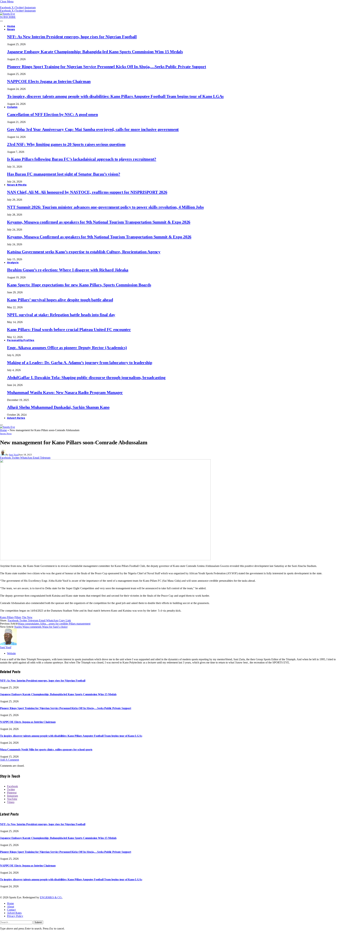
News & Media (17, 184)
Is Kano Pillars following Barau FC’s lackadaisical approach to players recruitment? (81, 159)
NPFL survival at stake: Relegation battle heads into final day (61, 314)
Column (12, 107)
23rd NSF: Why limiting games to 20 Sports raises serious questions (66, 144)
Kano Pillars (7, 617)
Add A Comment (9, 759)
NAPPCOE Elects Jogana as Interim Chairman (49, 81)
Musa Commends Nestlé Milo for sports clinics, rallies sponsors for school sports (46, 749)
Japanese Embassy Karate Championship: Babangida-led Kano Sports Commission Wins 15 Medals (95, 51)
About (10, 906)
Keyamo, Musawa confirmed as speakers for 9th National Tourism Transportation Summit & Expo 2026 (98, 222)
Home (11, 26)
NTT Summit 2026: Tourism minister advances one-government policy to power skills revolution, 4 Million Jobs (105, 207)
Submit (38, 922)
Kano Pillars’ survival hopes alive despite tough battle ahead (60, 300)
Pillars (17, 617)
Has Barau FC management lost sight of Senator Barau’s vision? (63, 174)
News (11, 29)
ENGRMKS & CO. (51, 897)
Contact (11, 909)
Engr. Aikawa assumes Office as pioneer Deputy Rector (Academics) (67, 347)
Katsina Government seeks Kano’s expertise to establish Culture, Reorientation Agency (83, 252)
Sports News (6, 433)
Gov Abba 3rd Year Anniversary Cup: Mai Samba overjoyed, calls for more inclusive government (93, 129)
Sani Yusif (14, 454)
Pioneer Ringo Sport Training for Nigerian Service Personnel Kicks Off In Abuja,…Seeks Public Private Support (106, 66)
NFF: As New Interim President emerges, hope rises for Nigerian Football (72, 36)
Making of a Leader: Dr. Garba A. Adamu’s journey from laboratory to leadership (79, 362)
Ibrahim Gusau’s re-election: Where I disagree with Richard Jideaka (67, 270)
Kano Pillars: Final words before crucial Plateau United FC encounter (69, 329)
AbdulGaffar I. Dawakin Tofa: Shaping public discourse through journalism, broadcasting (86, 377)
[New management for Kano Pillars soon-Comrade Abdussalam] (105, 559)
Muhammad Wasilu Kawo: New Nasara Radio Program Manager (65, 392)
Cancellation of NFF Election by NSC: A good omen (52, 114)
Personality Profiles (20, 340)
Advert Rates (16, 418)
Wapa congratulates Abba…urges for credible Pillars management (54, 623)
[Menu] (1, 21)
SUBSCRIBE (8, 16)
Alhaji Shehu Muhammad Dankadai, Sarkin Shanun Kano (58, 407)
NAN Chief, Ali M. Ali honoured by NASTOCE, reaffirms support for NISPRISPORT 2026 (87, 192)
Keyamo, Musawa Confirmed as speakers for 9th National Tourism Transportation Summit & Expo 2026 (99, 237)
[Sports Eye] (7, 13)
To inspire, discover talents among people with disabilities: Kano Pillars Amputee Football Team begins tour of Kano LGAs (115, 96)
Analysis (13, 262)
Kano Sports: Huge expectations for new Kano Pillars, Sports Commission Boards (79, 285)
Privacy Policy (15, 916)
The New (27, 617)
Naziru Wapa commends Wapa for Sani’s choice (41, 626)
